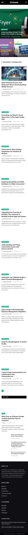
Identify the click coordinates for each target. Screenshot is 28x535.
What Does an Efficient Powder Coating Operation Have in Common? (13, 418)
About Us (3, 486)
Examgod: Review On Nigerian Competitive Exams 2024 (6, 52)
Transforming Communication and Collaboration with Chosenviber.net (13, 374)
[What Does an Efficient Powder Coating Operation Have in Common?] (14, 407)
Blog (3, 413)
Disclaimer (3, 488)
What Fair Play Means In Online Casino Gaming (12, 527)
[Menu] (2, 2)
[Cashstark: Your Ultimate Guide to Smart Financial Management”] (14, 268)
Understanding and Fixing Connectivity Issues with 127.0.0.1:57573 (10, 247)
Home (2, 6)
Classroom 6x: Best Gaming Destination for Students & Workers (11, 151)
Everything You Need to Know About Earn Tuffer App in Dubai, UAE (12, 117)
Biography (3, 505)
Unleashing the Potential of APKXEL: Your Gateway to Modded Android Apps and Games (13, 214)
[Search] (26, 2)
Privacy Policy (4, 491)
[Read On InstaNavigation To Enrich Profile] (14, 333)
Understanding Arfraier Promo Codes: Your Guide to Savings (12, 33)
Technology (5, 79)
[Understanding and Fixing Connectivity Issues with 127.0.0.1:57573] (14, 236)
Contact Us (4, 495)
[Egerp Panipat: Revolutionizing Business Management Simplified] (14, 300)
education (3, 508)
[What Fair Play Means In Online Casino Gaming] (6, 436)
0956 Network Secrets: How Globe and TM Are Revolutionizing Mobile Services (13, 85)
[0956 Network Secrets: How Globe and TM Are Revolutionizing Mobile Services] (14, 74)
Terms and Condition (6, 493)
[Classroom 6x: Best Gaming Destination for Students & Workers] (14, 140)
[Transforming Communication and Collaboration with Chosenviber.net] (14, 363)
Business (3, 510)
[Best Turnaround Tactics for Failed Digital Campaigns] (6, 454)
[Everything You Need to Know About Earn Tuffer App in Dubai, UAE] (14, 106)
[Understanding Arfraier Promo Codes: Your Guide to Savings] (14, 24)
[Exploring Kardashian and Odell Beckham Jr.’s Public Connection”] (14, 173)
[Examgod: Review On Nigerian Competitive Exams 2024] (7, 48)
